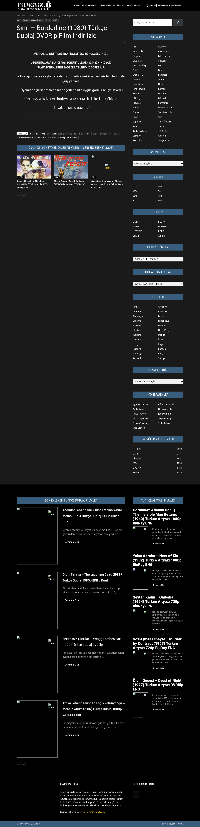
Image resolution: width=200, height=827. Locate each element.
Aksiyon (26, 20)
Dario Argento (165, 408)
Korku (136, 93)
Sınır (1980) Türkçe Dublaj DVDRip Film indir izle (57, 137)
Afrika (136, 306)
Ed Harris (114, 134)
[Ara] (178, 22)
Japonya (137, 348)
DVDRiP (55, 20)
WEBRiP (162, 235)
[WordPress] (136, 794)
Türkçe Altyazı (140, 130)
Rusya (161, 353)
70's (160, 195)
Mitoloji (136, 98)
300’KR (20, 177)
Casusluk (162, 60)
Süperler (137, 121)
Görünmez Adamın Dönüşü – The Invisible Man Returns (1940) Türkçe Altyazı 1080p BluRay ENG (157, 516)
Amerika (137, 311)
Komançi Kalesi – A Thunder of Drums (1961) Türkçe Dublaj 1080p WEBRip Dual (32, 184)
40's (135, 191)
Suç (160, 116)
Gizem (161, 79)
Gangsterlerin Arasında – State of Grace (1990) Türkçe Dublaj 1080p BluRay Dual (107, 184)
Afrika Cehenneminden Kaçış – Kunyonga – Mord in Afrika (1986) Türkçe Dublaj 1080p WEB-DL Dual (93, 709)
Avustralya (163, 311)
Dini (160, 65)
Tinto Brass (164, 423)
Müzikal (162, 98)
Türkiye (161, 358)
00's (135, 186)
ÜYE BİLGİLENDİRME (112, 5)
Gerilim (136, 79)
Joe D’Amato (164, 413)
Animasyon (163, 51)
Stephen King (164, 418)
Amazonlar (138, 51)
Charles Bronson (37, 20)
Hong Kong (164, 330)
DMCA (180, 824)
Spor (135, 116)
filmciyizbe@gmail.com (93, 811)
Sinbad (136, 112)
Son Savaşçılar (165, 112)
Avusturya (138, 316)
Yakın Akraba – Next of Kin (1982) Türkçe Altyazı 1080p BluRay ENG (157, 560)
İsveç (135, 344)
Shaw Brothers (165, 107)
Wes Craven (139, 427)
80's (38, 15)
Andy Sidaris (139, 408)
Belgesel (137, 56)
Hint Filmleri (139, 88)
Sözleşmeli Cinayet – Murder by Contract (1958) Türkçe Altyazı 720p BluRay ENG (157, 643)
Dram (48, 20)
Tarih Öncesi (164, 121)
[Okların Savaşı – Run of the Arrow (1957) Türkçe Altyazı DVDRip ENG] (71, 167)
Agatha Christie (140, 404)
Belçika (161, 316)
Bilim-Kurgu (164, 56)
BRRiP (136, 226)
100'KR (57, 177)
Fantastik (162, 74)
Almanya (162, 306)
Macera (162, 93)
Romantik (163, 102)
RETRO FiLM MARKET (85, 5)
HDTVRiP (137, 231)
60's (135, 195)
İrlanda (161, 334)
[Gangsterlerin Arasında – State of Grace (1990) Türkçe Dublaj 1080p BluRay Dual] (108, 167)
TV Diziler (163, 130)
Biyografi (137, 60)
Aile (134, 46)
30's (160, 186)
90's (93, 177)
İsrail (160, 339)
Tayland (137, 358)
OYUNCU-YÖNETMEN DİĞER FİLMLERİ (53, 147)
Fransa (161, 325)
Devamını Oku (72, 542)
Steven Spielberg (141, 423)
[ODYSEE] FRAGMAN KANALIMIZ (164, 5)
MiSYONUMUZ (134, 5)
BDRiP (136, 221)
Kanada (162, 348)
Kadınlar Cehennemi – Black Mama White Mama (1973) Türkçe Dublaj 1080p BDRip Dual (92, 516)
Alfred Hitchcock (166, 404)
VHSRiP (136, 235)
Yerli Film (137, 140)
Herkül (161, 84)
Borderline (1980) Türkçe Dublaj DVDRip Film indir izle (53, 134)
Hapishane (138, 84)
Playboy (137, 102)
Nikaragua (138, 353)
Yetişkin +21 (164, 140)
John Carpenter (140, 418)
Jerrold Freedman (25, 137)
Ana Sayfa (21, 15)
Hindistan (137, 330)
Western (162, 135)
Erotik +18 (138, 74)
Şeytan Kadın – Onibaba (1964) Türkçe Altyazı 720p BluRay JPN (156, 601)
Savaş (136, 107)
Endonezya (163, 320)
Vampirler (137, 135)
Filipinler (137, 325)
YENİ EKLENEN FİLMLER (98, 147)
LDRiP (161, 231)
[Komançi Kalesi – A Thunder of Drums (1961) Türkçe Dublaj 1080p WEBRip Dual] (34, 167)
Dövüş (136, 70)
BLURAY (162, 221)
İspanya (137, 339)
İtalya (161, 344)
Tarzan (161, 126)
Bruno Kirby (84, 134)
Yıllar (31, 15)
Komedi (162, 88)
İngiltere (137, 334)
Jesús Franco (139, 413)
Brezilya (137, 320)
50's (160, 191)
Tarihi (135, 126)
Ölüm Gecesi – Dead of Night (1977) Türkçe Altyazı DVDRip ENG (158, 684)
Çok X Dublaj (139, 65)
